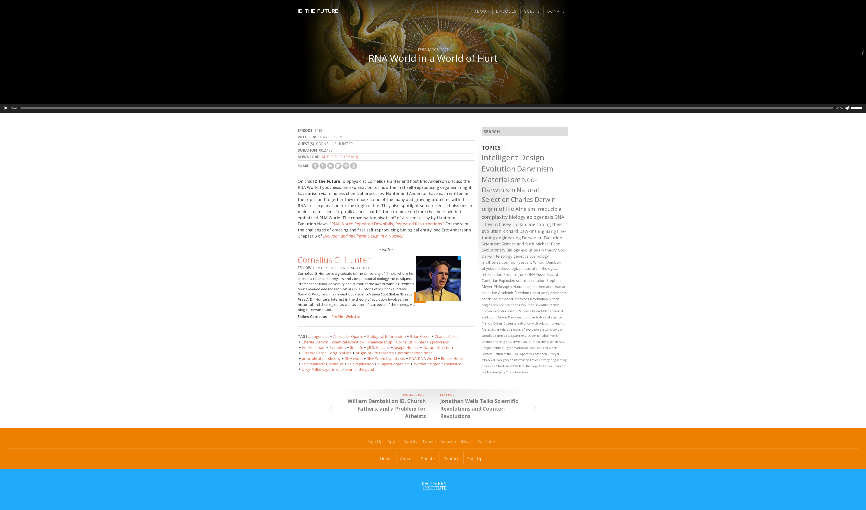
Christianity (539, 292)
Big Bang (547, 231)
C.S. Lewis (523, 311)
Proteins (510, 274)
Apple (393, 441)
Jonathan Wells (547, 336)
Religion (487, 348)
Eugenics (510, 323)
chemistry (539, 342)
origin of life (341, 352)
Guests (532, 11)
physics (488, 268)
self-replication (361, 363)
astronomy (526, 323)
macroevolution (524, 348)
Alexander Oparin (348, 336)
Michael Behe (547, 244)
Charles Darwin (315, 342)
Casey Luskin (512, 224)
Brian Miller (540, 311)
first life (356, 347)
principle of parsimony (321, 358)
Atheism (525, 209)
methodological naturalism (518, 268)
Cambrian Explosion (498, 280)
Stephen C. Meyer (547, 354)
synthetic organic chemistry (437, 363)
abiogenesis (318, 336)
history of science (549, 317)
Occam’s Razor (314, 352)
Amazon (448, 441)
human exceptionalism (498, 311)
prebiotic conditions (415, 352)
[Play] (6, 108)
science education (530, 280)
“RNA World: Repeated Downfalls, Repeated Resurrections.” (387, 223)
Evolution (337, 347)
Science (498, 305)
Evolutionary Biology (501, 250)
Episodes (506, 11)
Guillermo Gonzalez (552, 366)
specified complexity (496, 336)
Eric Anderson (313, 347)
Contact (451, 458)
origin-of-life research (375, 352)
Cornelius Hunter (411, 342)
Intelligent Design (513, 157)
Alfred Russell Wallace (510, 366)
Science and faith (518, 244)
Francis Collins (492, 323)
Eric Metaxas (490, 372)
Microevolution (492, 360)
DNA (559, 217)
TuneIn (429, 441)
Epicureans (439, 342)
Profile (337, 316)
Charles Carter (447, 336)
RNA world (354, 358)
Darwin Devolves (509, 317)
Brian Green (420, 336)
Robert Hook (452, 358)
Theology (532, 366)
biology (517, 217)
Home (386, 458)
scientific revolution (519, 305)
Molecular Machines (513, 299)
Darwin (488, 256)
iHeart (467, 441)
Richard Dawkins (519, 231)
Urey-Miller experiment (322, 369)
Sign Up (375, 441)
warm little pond (360, 369)
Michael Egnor (503, 348)
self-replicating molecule (323, 363)
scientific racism (547, 305)
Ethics (534, 360)
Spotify (410, 441)
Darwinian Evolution (542, 237)
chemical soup (380, 342)
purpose (529, 317)
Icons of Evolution (526, 329)
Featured (542, 348)
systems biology (551, 329)
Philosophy (503, 286)
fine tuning (539, 224)
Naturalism (522, 286)
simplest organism (394, 363)
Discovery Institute (433, 486)
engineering (508, 237)
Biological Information (386, 336)
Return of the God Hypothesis (514, 354)
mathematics (543, 286)
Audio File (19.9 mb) (340, 156)
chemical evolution (348, 342)
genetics (521, 256)
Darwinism (535, 169)
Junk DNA (527, 274)
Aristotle (506, 329)
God (561, 250)
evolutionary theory (539, 250)
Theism (490, 224)
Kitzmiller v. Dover (523, 336)
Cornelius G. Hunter (334, 259)
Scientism (491, 244)
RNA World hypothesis (386, 358)
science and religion (495, 342)
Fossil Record (547, 274)
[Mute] (847, 108)
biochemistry (555, 342)
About (481, 11)
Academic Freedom (513, 292)
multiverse (491, 262)
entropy (544, 360)
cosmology (539, 256)
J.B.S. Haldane (378, 347)
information (539, 299)
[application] (433, 108)
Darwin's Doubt (520, 342)
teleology (504, 256)
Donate (556, 11)
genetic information (516, 360)
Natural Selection (438, 347)
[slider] (857, 108)
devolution (542, 323)
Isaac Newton (523, 372)
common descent (517, 262)
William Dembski (547, 262)
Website (353, 316)
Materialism (501, 179)
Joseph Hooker (406, 347)
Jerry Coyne (506, 372)
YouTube (486, 441)
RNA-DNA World (423, 358)
